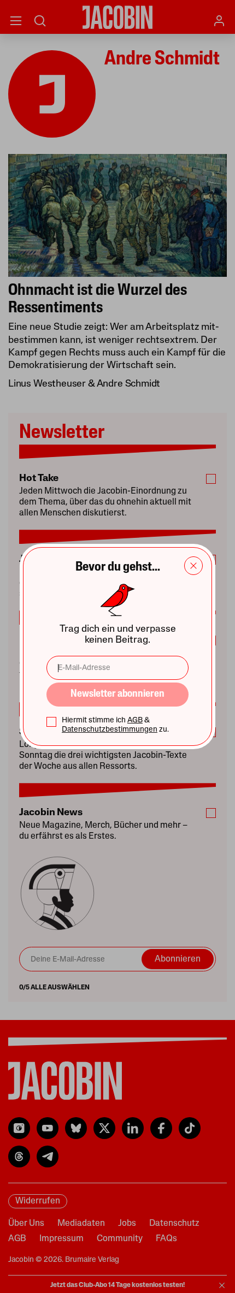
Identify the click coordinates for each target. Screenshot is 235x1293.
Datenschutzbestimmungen (109, 730)
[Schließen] (193, 565)
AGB (135, 720)
